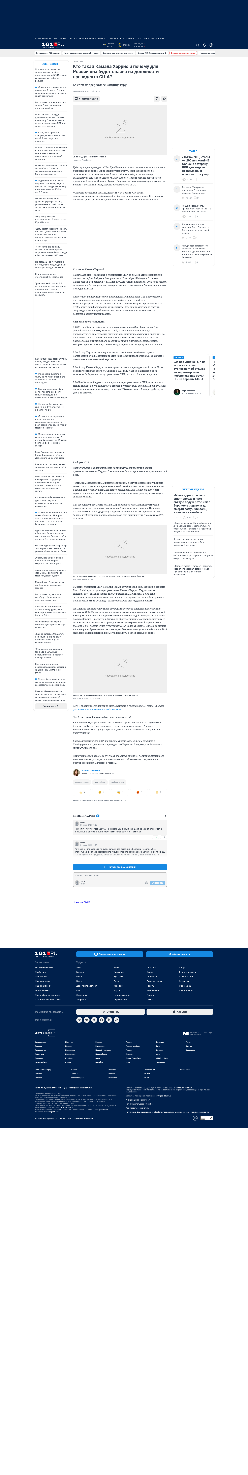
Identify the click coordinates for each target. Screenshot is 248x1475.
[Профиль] (211, 45)
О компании (41, 976)
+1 (156, 860)
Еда (78, 990)
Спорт (182, 967)
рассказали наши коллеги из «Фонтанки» (97, 709)
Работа (150, 986)
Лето (116, 981)
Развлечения (153, 990)
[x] (109, 1020)
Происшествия (154, 981)
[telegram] (79, 1020)
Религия (151, 995)
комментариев (88, 98)
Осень (150, 972)
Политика (152, 976)
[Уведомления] (204, 45)
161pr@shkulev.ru (164, 1096)
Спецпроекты (186, 990)
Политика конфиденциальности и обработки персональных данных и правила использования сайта (167, 1112)
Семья (150, 999)
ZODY (138, 38)
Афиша (101, 38)
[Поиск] (197, 45)
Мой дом (118, 986)
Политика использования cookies (139, 1104)
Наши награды (42, 981)
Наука (117, 990)
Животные (81, 995)
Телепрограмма (87, 38)
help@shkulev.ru (54, 1112)
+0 (156, 837)
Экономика (185, 986)
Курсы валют (127, 38)
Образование (120, 999)
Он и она (151, 967)
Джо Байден (99, 782)
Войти (83, 884)
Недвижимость (43, 38)
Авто (78, 967)
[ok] (94, 1020)
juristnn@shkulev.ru (100, 1110)
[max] (101, 1020)
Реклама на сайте (44, 967)
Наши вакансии (43, 986)
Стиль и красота (187, 972)
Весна (79, 976)
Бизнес (80, 972)
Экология (184, 981)
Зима (116, 967)
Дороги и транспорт (86, 986)
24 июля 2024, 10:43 (81, 91)
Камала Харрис (82, 782)
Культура (118, 976)
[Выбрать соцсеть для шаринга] (164, 99)
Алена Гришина (91, 770)
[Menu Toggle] (36, 45)
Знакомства (60, 38)
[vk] (87, 1020)
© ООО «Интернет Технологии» (81, 1118)
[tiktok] (116, 1020)
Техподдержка (42, 990)
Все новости (51, 64)
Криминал (119, 972)
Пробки (124, 45)
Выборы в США (117, 782)
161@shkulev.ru (66, 1108)
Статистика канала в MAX (48, 999)
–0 (163, 837)
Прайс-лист (41, 972)
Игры (146, 38)
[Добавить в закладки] (157, 99)
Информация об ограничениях (138, 1100)
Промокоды (157, 38)
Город (79, 981)
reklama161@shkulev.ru (183, 1088)
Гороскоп (113, 38)
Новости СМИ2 (81, 902)
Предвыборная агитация (47, 995)
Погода (73, 38)
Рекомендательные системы (137, 1108)
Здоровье (81, 999)
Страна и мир (186, 976)
